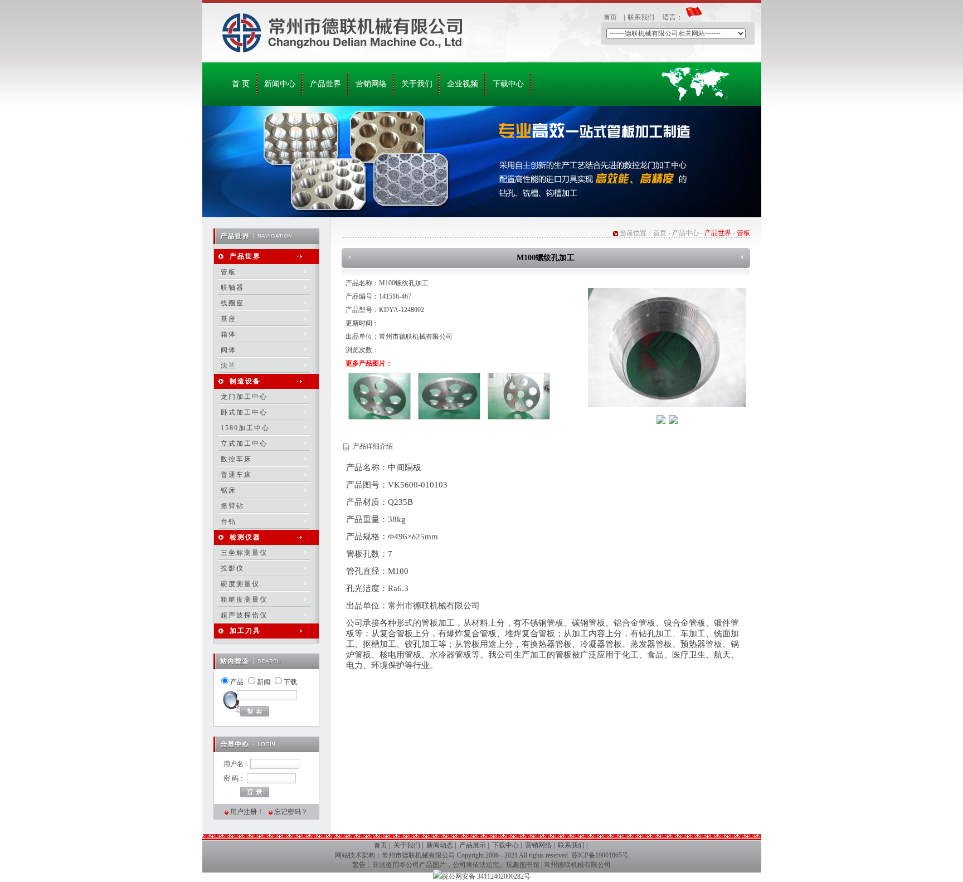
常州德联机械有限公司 (577, 865)
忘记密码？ (291, 812)
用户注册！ (247, 812)
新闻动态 (439, 845)
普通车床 (236, 475)
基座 (228, 319)
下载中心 (508, 84)
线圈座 (232, 303)
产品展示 (472, 845)
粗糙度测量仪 (244, 599)
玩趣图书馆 (522, 865)
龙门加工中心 (244, 397)
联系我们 (641, 17)
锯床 (228, 490)
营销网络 (371, 84)
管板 (228, 272)
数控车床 (236, 459)
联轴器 (232, 287)
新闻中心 (279, 84)
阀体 (228, 350)
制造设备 (245, 381)
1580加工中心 (245, 428)
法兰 (228, 365)
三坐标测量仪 (244, 553)
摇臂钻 (232, 506)
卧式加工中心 (244, 412)
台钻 (228, 521)
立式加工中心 (244, 443)
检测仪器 (245, 537)
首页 (610, 17)
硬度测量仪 (240, 584)
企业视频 (462, 84)
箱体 (228, 334)
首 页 (241, 84)
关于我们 (416, 84)
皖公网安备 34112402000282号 (486, 876)
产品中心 (685, 233)
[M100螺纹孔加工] (667, 404)
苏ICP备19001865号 (600, 855)
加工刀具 (245, 631)
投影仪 (232, 568)
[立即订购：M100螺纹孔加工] (673, 422)
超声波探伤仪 (244, 615)
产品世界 (325, 84)
